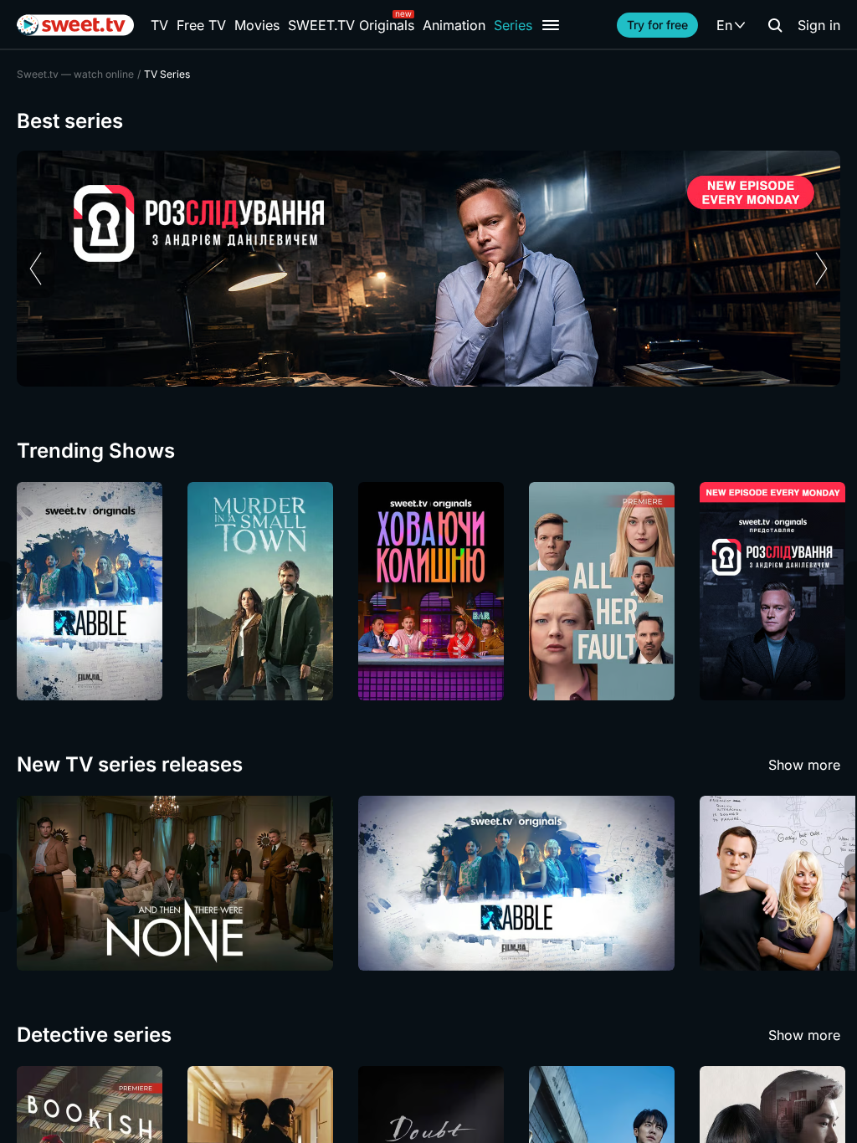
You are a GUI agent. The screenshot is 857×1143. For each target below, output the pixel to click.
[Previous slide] (35, 268)
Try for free (657, 25)
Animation (454, 25)
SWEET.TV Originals (351, 25)
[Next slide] (821, 268)
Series (513, 25)
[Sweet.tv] (75, 25)
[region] (428, 269)
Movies (257, 25)
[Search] (775, 25)
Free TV (201, 25)
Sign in (819, 25)
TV (159, 25)
